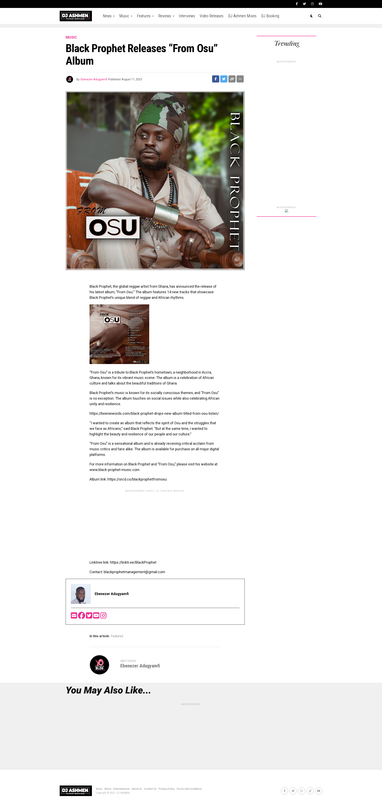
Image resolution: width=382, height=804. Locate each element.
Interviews (187, 16)
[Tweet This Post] (223, 79)
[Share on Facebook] (215, 79)
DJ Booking (270, 16)
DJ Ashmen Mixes (242, 16)
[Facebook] (82, 617)
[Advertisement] (155, 522)
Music (124, 16)
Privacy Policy (166, 788)
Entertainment (121, 788)
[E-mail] (74, 617)
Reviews (164, 16)
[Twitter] (89, 617)
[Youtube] (96, 617)
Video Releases (211, 16)
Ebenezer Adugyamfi (94, 79)
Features (144, 16)
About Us (137, 788)
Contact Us (150, 788)
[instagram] (103, 617)
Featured (117, 636)
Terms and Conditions (189, 788)
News (107, 16)
